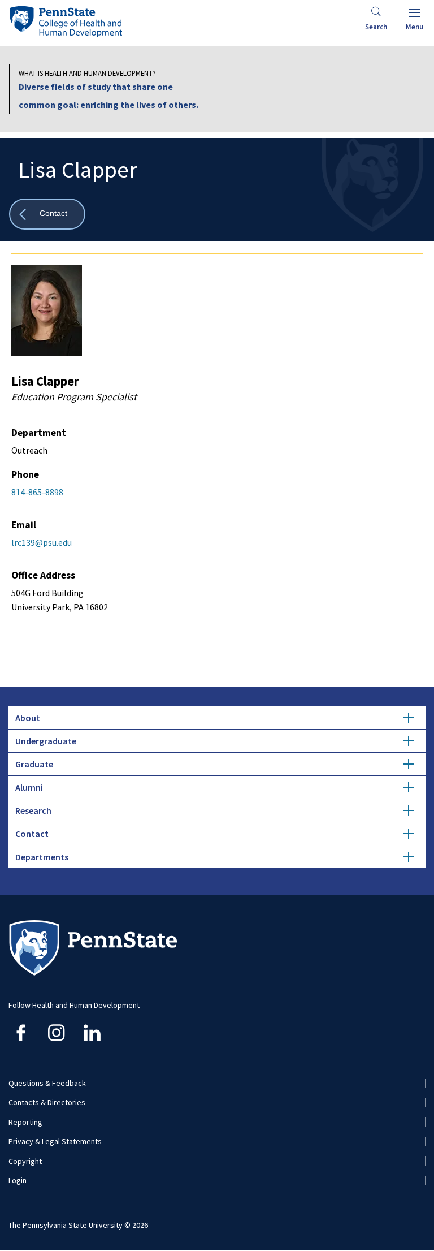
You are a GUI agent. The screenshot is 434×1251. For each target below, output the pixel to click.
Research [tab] (33, 810)
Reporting (25, 1122)
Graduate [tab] (34, 764)
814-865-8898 (37, 492)
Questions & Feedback (47, 1083)
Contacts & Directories (46, 1102)
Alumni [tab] (29, 787)
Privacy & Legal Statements (55, 1141)
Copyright (25, 1161)
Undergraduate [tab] (45, 741)
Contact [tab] (32, 833)
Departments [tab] (41, 856)
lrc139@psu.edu (41, 542)
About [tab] (27, 717)
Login (17, 1180)
